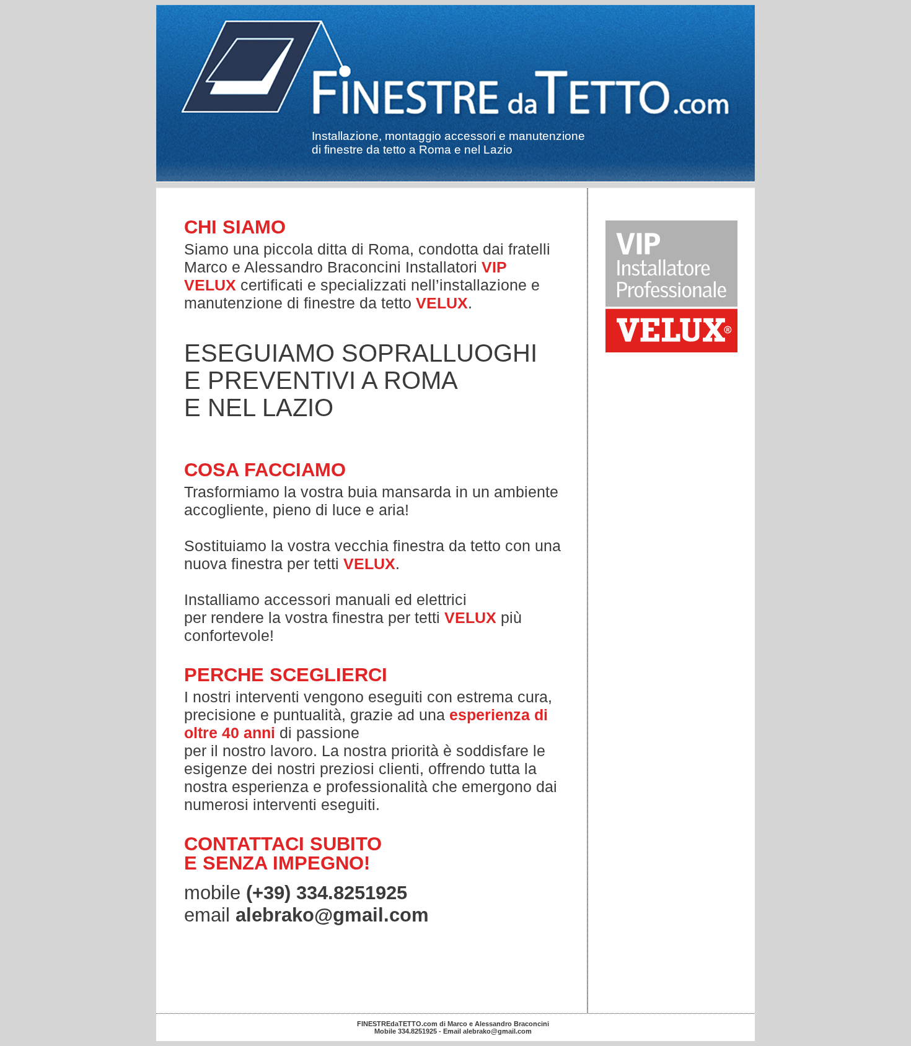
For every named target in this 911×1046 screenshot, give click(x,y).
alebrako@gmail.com (332, 915)
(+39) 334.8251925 (326, 893)
